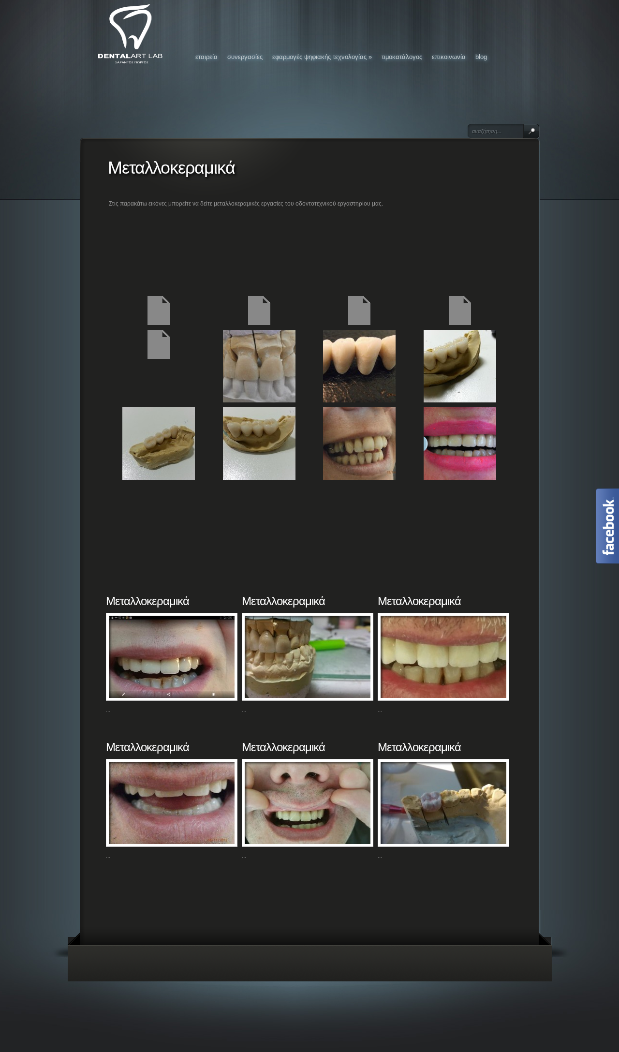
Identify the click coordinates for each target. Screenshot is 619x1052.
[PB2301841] (359, 400)
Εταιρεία (206, 56)
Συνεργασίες (245, 56)
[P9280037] (259, 400)
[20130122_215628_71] (460, 400)
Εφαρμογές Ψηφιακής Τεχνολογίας (322, 56)
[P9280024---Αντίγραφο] (460, 323)
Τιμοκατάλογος (402, 56)
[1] (359, 477)
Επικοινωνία (449, 56)
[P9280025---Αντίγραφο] (158, 357)
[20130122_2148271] (259, 477)
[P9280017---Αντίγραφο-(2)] (259, 323)
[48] (460, 477)
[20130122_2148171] (158, 477)
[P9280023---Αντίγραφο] (359, 323)
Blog (481, 56)
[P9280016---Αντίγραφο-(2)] (158, 323)
